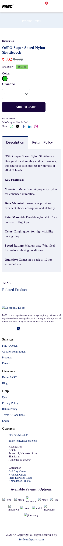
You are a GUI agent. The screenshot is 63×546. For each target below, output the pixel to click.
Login (5, 421)
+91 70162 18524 (18, 434)
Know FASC (9, 377)
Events (6, 363)
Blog (5, 383)
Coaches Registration (14, 351)
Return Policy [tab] (42, 142)
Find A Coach (10, 345)
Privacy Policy (10, 403)
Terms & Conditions (13, 415)
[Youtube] (28, 329)
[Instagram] (14, 329)
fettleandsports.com (31, 539)
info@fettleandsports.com (23, 440)
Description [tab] (15, 142)
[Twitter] (18, 329)
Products (7, 357)
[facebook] (3, 329)
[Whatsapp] (23, 329)
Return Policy (9, 409)
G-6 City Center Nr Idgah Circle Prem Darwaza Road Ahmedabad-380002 (20, 476)
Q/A (4, 397)
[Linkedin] (8, 329)
